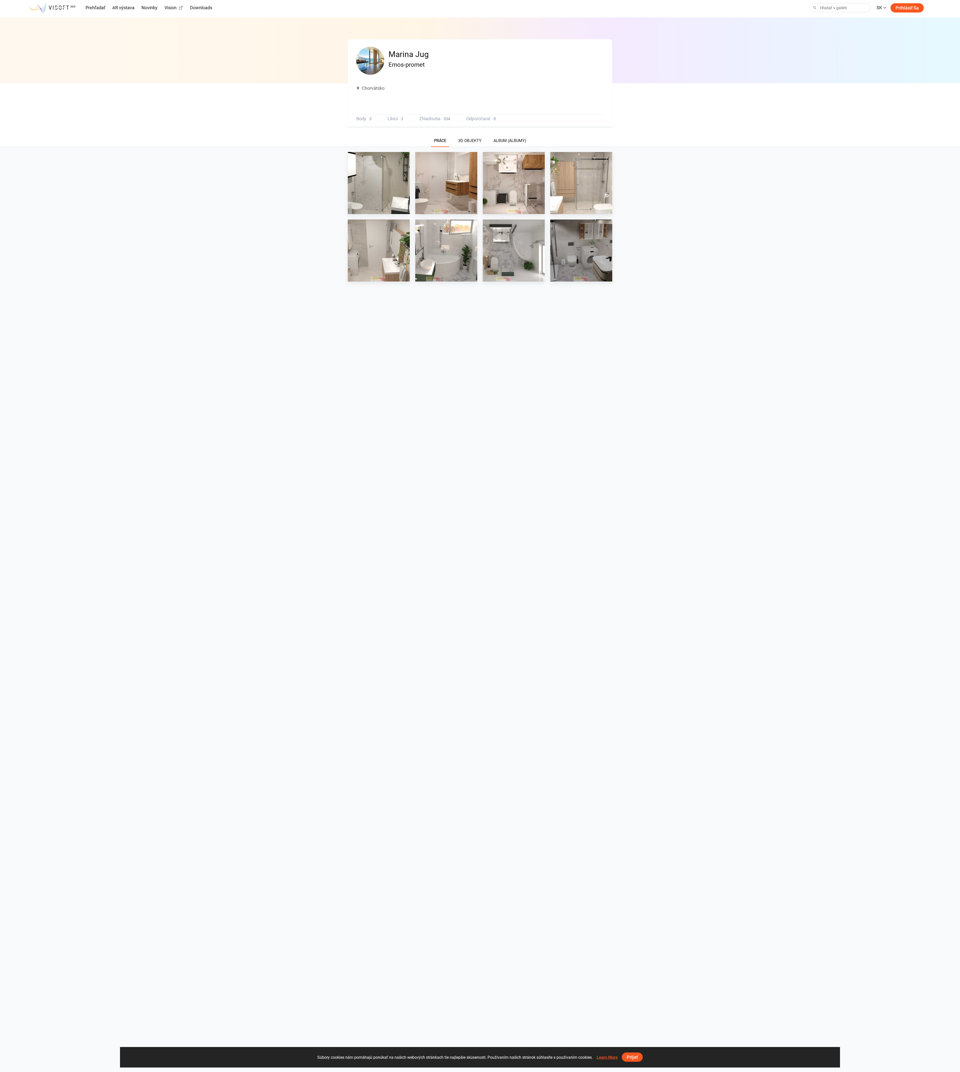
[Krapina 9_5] (446, 183)
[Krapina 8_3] (379, 251)
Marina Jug (369, 209)
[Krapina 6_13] (446, 251)
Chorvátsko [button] (373, 88)
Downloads (201, 7)
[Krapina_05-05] (581, 251)
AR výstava (123, 7)
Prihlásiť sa (907, 7)
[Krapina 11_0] (379, 183)
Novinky (150, 7)
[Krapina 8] (581, 183)
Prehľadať (95, 7)
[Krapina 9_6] (514, 183)
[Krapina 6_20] (514, 251)
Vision (170, 7)
